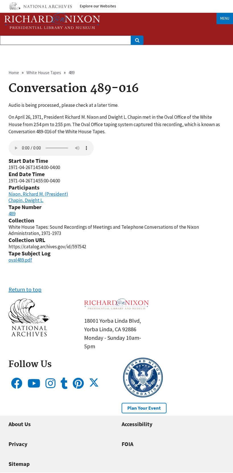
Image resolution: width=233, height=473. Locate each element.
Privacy (18, 443)
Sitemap (19, 463)
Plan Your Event (144, 408)
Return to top (25, 289)
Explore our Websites (98, 6)
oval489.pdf (20, 260)
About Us (20, 424)
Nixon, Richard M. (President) (38, 194)
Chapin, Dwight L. (26, 200)
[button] (29, 334)
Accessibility (137, 424)
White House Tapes (43, 72)
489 (71, 72)
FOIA (127, 443)
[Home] (52, 21)
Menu (224, 18)
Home (14, 72)
